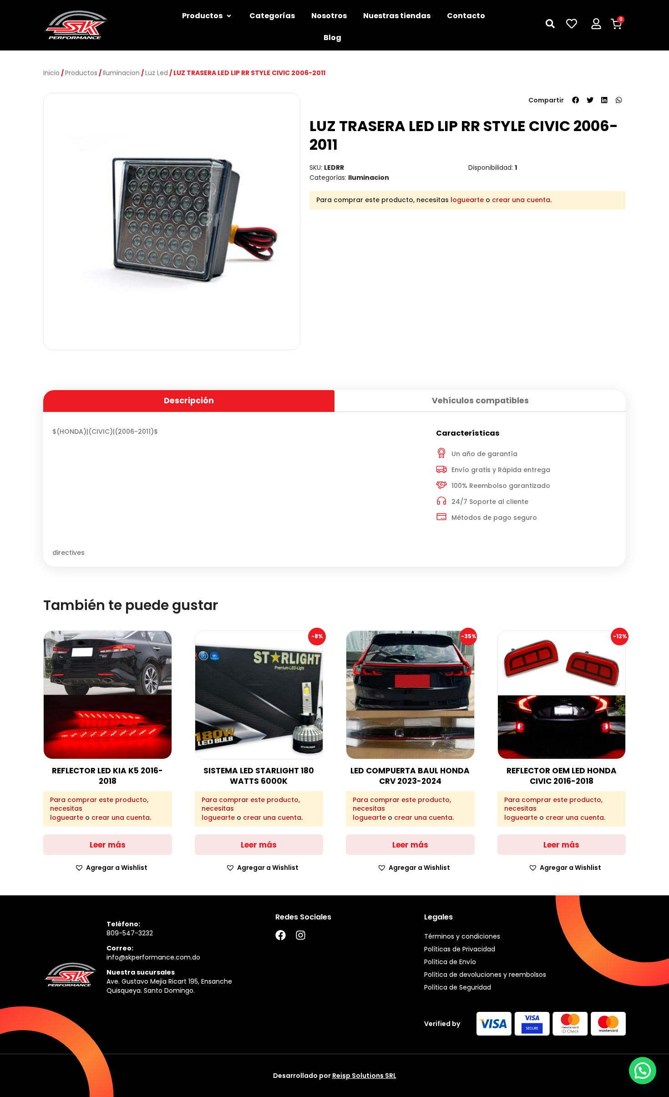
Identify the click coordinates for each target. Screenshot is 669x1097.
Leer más (108, 844)
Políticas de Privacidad (459, 949)
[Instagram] (300, 935)
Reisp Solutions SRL (364, 1075)
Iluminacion (121, 72)
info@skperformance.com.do (153, 957)
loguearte (467, 199)
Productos (81, 72)
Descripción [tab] (189, 400)
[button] (575, 100)
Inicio (51, 72)
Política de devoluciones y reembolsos (485, 974)
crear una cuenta (521, 199)
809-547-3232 (129, 933)
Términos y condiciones (462, 936)
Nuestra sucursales (140, 972)
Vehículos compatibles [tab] (480, 400)
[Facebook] (280, 935)
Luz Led (156, 72)
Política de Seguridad (457, 987)
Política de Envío (450, 961)
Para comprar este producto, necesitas (99, 804)
